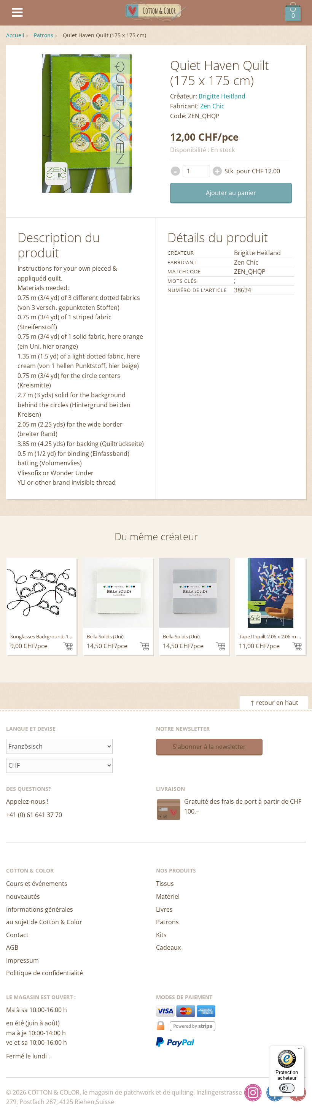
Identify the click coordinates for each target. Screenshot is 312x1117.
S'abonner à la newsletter (209, 747)
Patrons (43, 35)
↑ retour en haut (274, 702)
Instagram (253, 1092)
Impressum (22, 960)
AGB (12, 947)
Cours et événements (36, 883)
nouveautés (23, 896)
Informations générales (39, 909)
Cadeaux (168, 947)
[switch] (286, 1088)
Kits (161, 935)
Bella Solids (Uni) (105, 636)
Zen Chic (212, 106)
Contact (17, 935)
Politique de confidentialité (44, 973)
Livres (164, 909)
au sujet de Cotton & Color (44, 922)
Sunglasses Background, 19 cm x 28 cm (53, 636)
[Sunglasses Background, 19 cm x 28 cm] (41, 593)
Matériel (168, 896)
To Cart (68, 646)
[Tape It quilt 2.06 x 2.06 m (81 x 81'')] (270, 593)
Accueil (15, 35)
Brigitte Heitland (222, 96)
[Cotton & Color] (156, 12)
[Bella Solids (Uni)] (118, 593)
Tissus (165, 883)
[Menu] (299, 1050)
